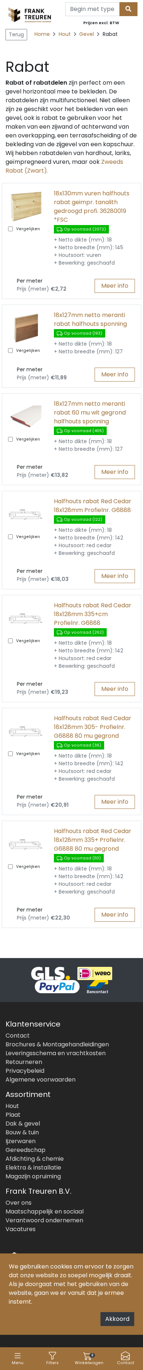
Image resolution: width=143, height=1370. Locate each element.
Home (42, 34)
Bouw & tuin (22, 1132)
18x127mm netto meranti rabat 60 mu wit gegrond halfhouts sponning (90, 412)
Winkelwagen (89, 1359)
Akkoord (117, 1319)
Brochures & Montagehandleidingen (57, 1044)
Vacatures (21, 1229)
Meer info (114, 285)
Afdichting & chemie (35, 1158)
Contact (125, 1363)
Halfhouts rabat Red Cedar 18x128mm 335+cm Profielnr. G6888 (92, 614)
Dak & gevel (23, 1123)
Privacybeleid (25, 1071)
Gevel (87, 34)
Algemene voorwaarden (41, 1079)
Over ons (19, 1202)
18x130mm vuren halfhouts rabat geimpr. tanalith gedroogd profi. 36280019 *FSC (91, 206)
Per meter (30, 280)
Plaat (13, 1115)
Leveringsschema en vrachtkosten (56, 1053)
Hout (65, 34)
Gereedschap (25, 1150)
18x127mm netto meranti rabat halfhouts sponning (90, 319)
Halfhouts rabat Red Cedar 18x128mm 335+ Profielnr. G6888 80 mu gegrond (92, 840)
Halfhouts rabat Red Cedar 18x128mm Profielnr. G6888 (92, 505)
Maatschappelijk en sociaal (45, 1211)
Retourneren (24, 1062)
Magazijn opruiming (33, 1176)
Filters (52, 1363)
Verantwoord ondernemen (44, 1220)
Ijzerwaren (21, 1141)
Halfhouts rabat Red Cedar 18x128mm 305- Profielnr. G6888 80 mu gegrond (92, 727)
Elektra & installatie (33, 1167)
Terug (16, 34)
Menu (17, 1363)
